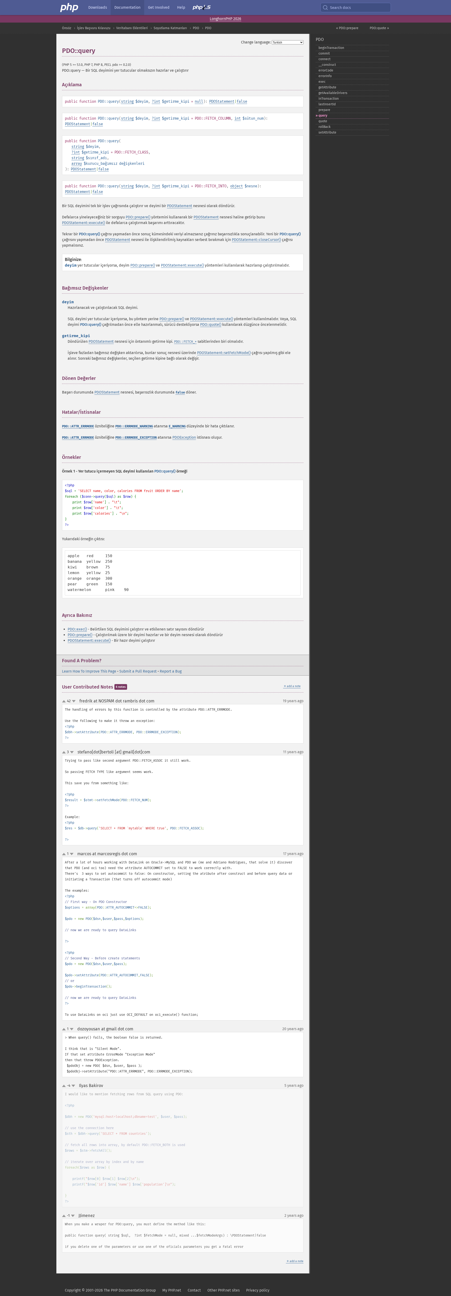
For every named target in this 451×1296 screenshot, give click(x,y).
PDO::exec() (77, 629)
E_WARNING (177, 426)
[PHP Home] (69, 7)
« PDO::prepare (347, 28)
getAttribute (327, 87)
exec (322, 82)
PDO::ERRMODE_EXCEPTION (136, 438)
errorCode (326, 70)
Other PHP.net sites (223, 1290)
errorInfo (325, 76)
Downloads (97, 7)
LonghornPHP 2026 (225, 18)
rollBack (324, 127)
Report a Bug (171, 671)
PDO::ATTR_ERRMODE (78, 426)
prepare (324, 110)
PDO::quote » (379, 28)
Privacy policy (257, 1290)
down (74, 701)
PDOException (184, 437)
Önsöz (66, 28)
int (157, 101)
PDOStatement (221, 101)
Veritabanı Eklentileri (132, 28)
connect (324, 59)
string (127, 101)
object (236, 186)
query (323, 116)
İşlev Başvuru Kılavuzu (93, 28)
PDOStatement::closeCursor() (256, 239)
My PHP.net (171, 1290)
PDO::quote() (210, 324)
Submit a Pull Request (138, 671)
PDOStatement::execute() (83, 223)
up (65, 701)
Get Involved (159, 7)
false (242, 101)
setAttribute (327, 132)
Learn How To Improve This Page (89, 671)
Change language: (256, 42)
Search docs (340, 7)
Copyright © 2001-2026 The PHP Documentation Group (110, 1290)
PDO (196, 28)
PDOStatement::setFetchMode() (224, 353)
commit (324, 53)
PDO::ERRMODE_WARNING (134, 426)
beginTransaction (331, 48)
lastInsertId (327, 104)
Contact (194, 1290)
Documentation (127, 7)
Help (181, 7)
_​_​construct (327, 65)
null (199, 101)
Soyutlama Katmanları (170, 28)
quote (323, 121)
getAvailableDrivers (333, 93)
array (76, 163)
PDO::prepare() (138, 217)
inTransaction (329, 99)
